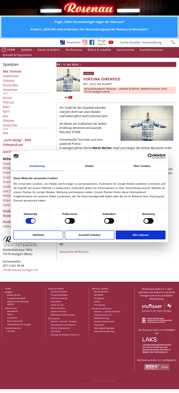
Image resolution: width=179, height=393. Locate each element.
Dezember (10, 90)
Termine (11, 331)
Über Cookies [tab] (142, 165)
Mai (5, 116)
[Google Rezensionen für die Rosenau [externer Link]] (101, 44)
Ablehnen (38, 234)
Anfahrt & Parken (59, 311)
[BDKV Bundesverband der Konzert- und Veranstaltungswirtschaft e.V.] (156, 369)
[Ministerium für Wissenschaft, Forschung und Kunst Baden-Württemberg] (157, 322)
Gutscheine (12, 317)
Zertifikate (98, 295)
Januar (7, 97)
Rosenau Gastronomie (104, 321)
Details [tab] (89, 165)
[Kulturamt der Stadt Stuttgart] (157, 316)
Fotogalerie (99, 298)
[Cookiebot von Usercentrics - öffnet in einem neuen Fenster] (150, 156)
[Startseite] (89, 14)
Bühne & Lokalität (99, 50)
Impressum (99, 324)
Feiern (10, 314)
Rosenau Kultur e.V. (103, 314)
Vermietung (99, 305)
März (6, 107)
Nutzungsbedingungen (104, 328)
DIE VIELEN (55, 331)
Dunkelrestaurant (151, 50)
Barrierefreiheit (58, 308)
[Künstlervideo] (68, 97)
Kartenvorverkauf (59, 291)
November (10, 85)
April (6, 111)
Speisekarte (12, 311)
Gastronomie (125, 50)
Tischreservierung (59, 298)
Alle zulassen (141, 234)
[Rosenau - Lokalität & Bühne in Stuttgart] (20, 246)
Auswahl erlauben (89, 234)
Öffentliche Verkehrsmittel (63, 314)
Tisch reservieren (15, 321)
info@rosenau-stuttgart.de (20, 270)
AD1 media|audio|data (104, 380)
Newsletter (73, 42)
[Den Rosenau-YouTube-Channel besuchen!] (111, 44)
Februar (8, 102)
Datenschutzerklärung (104, 331)
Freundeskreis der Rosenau (63, 324)
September (11, 76)
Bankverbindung (101, 318)
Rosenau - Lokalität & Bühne (107, 311)
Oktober (9, 80)
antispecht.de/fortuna (73, 252)
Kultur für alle (57, 305)
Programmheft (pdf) (16, 298)
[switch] (70, 221)
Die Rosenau (74, 50)
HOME (11, 50)
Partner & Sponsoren (60, 328)
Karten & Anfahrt (49, 50)
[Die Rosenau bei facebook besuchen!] (92, 44)
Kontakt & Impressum (17, 55)
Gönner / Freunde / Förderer (64, 321)
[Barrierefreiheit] (62, 44)
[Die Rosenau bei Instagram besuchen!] (84, 44)
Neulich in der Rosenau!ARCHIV (18, 303)
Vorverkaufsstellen (59, 295)
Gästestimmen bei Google (18, 324)
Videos (97, 301)
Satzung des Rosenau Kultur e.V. (65, 334)
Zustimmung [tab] (37, 165)
